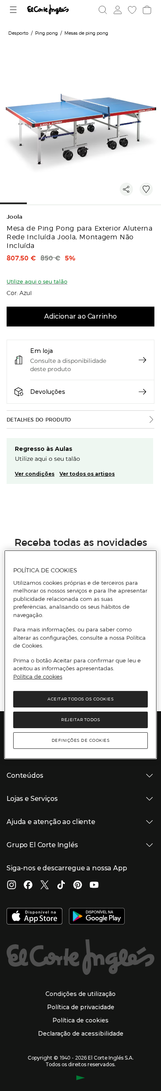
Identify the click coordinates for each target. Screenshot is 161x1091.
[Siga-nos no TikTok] (61, 885)
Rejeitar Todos (80, 719)
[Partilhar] (126, 189)
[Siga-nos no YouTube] (94, 885)
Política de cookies (37, 676)
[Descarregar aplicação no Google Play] (97, 917)
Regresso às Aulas (43, 449)
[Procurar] (103, 10)
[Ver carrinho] (146, 10)
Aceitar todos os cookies (80, 699)
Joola (15, 216)
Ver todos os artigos (87, 474)
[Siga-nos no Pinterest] (78, 885)
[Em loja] (142, 360)
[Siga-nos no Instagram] (12, 885)
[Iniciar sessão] (117, 10)
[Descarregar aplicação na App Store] (34, 917)
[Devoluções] (142, 392)
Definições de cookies (81, 740)
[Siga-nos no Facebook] (28, 885)
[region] (80, 654)
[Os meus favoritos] (131, 10)
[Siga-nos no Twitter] (45, 885)
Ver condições (34, 474)
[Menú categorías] (14, 9)
